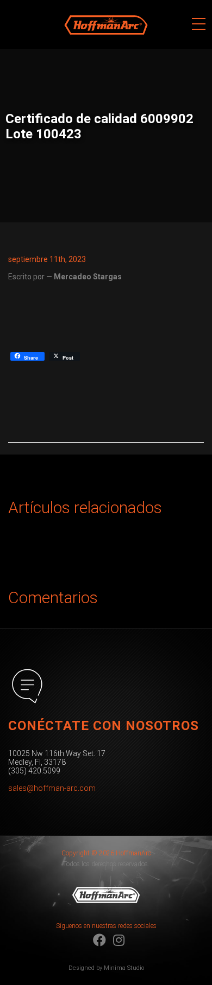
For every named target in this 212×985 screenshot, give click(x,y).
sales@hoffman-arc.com (52, 788)
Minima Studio (124, 967)
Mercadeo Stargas (88, 276)
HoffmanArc (84, 5)
